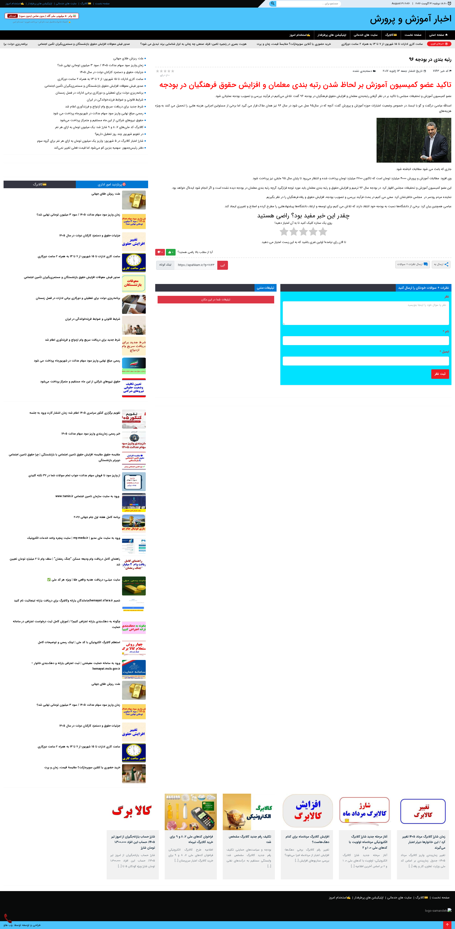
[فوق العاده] (172, 71)
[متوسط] (165, 71)
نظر (447, 296)
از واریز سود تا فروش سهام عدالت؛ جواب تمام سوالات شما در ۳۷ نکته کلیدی (74, 475)
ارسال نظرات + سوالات (410, 264)
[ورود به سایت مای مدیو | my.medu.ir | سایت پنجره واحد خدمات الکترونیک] (134, 544)
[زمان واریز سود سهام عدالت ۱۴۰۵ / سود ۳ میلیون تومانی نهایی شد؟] (134, 220)
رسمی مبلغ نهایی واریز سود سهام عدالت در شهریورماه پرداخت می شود (98, 113)
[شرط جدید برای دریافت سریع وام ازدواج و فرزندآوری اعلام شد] (134, 346)
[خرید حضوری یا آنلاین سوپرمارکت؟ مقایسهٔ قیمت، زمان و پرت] (134, 773)
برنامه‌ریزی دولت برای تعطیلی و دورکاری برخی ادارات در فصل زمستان (99, 92)
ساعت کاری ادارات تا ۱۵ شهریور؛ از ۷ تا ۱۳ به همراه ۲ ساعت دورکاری (408, 44)
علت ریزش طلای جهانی (128, 58)
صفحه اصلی (437, 35)
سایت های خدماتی (66, 4)
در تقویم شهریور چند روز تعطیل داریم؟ (119, 134)
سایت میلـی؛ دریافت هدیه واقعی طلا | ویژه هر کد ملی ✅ (83, 579)
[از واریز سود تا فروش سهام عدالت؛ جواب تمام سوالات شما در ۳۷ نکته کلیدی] (134, 481)
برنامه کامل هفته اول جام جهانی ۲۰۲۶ (97, 517)
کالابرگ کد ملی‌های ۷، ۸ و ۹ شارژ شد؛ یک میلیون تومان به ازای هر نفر (99, 127)
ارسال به (438, 264)
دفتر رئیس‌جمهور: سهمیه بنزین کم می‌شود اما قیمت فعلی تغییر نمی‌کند (98, 147)
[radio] (322, 232)
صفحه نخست (102, 4)
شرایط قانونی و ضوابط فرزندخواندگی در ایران (115, 99)
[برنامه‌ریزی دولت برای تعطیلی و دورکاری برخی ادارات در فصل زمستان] (134, 304)
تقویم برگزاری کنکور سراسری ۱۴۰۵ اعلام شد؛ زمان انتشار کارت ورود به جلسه (74, 413)
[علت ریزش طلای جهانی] (134, 200)
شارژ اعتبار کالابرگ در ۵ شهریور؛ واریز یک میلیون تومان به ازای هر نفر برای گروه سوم (90, 140)
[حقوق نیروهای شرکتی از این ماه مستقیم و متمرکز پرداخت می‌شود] (134, 387)
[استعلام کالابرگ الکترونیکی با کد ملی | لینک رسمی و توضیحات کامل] (134, 648)
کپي (222, 265)
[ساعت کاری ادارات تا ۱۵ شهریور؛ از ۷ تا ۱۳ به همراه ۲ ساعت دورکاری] (134, 262)
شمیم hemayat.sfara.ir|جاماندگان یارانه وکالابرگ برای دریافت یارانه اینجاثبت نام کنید (67, 600)
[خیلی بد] (157, 71)
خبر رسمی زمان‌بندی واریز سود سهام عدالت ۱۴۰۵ (90, 433)
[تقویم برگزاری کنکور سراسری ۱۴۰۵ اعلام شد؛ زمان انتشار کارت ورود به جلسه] (134, 419)
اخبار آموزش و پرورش (410, 18)
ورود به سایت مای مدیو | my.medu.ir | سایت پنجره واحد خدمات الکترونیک (73, 538)
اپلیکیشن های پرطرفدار (40, 4)
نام (446, 331)
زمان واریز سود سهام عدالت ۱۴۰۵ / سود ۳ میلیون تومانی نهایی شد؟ (100, 65)
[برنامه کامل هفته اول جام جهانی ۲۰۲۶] (134, 523)
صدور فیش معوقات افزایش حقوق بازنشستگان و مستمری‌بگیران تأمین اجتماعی (110, 44)
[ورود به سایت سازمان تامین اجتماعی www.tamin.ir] (134, 502)
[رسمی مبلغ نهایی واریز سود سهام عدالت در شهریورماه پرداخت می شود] (134, 366)
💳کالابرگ (85, 4)
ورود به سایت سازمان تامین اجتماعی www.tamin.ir (87, 496)
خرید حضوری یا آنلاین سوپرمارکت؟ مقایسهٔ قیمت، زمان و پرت (320, 44)
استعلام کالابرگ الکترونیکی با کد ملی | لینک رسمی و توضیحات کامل (79, 642)
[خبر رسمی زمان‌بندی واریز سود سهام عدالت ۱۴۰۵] (134, 439)
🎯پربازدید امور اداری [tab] (112, 184)
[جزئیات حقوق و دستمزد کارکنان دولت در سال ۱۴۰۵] (134, 241)
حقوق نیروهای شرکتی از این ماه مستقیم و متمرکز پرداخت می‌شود (101, 120)
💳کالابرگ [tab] (39, 184)
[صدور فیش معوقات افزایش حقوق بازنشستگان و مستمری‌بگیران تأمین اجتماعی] (134, 283)
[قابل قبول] (168, 71)
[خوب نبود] (161, 71)
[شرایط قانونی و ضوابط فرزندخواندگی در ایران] (134, 325)
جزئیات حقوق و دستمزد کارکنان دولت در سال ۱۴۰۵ (111, 72)
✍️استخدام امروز (15, 4)
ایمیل (444, 351)
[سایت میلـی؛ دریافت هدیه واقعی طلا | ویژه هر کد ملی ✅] (134, 586)
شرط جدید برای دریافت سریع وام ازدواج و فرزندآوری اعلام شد (104, 106)
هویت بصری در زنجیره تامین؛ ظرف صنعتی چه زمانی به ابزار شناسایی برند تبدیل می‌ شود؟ (220, 44)
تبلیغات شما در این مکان (215, 299)
